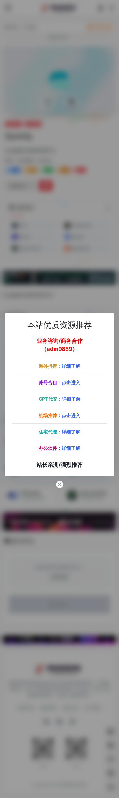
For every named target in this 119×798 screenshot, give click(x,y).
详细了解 (71, 366)
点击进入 (71, 382)
